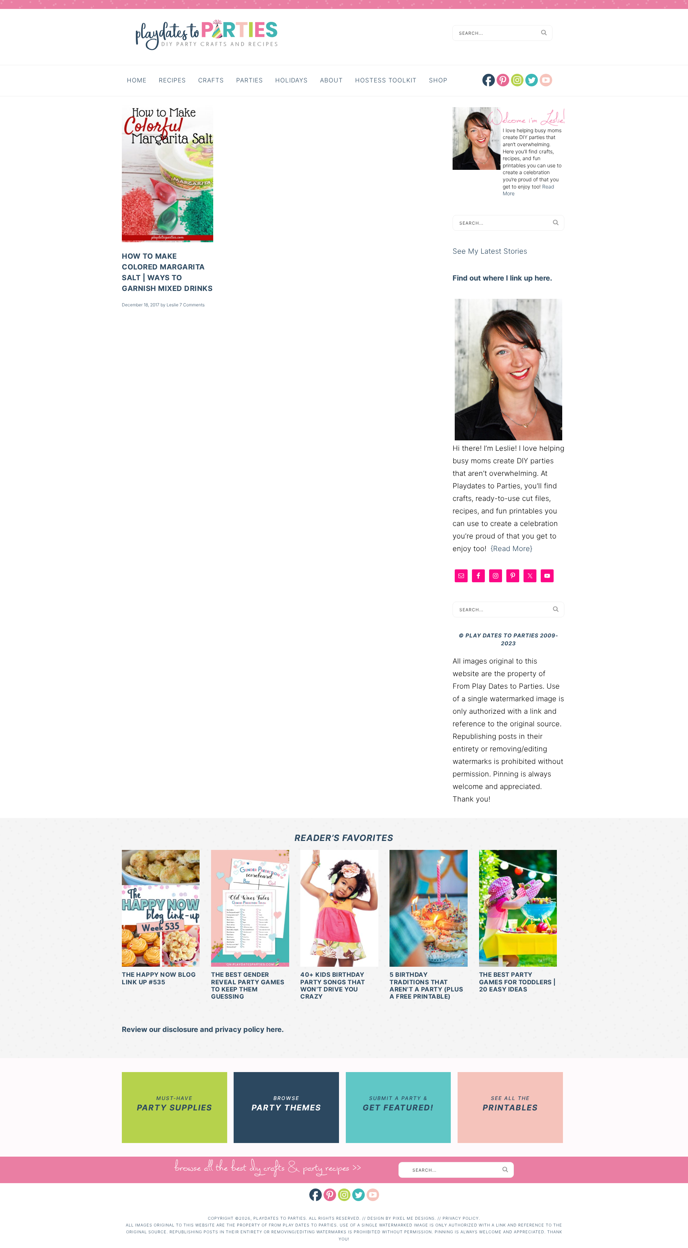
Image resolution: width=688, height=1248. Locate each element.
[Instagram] (344, 1195)
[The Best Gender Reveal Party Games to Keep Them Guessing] (250, 909)
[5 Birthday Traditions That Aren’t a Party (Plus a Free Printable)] (428, 909)
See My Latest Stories (490, 251)
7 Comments (192, 304)
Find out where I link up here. (502, 278)
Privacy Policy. (461, 1218)
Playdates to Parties (206, 36)
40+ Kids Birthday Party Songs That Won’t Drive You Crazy (332, 985)
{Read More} (511, 548)
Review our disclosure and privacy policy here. (203, 1029)
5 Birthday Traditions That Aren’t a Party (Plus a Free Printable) (426, 985)
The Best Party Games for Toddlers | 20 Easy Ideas (517, 982)
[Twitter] (358, 1195)
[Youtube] (373, 1195)
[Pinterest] (330, 1195)
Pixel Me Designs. (415, 1218)
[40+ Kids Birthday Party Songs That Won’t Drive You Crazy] (339, 909)
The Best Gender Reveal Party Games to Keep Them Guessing (247, 985)
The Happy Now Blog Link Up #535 (159, 978)
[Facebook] (315, 1195)
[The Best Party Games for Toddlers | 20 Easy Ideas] (518, 909)
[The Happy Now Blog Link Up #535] (161, 909)
